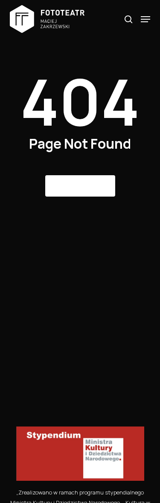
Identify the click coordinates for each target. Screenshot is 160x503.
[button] (145, 19)
